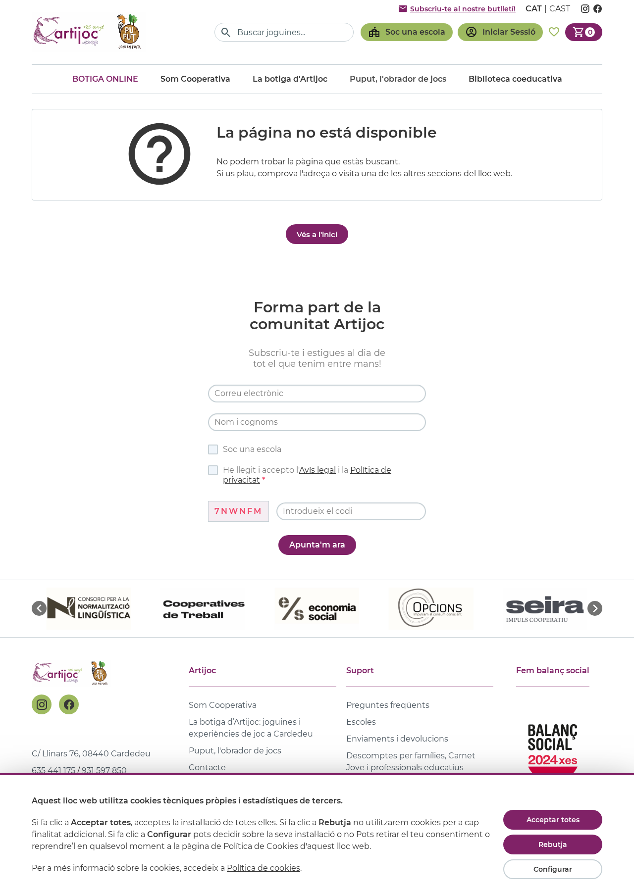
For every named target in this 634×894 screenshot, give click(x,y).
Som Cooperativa (195, 79)
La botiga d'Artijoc (290, 79)
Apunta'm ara (317, 544)
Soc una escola (252, 449)
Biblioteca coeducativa (515, 79)
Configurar (552, 869)
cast (559, 8)
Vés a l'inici (317, 234)
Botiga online (105, 79)
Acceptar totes (553, 819)
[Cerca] (226, 32)
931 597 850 (104, 770)
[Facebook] (69, 704)
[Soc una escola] (407, 32)
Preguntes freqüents (387, 705)
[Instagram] (42, 704)
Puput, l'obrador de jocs (235, 750)
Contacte (207, 767)
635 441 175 (53, 770)
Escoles (361, 722)
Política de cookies (263, 868)
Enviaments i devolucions (397, 739)
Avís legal (317, 470)
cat (534, 8)
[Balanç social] (553, 748)
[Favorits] (554, 32)
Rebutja (552, 844)
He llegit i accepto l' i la (307, 475)
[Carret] (583, 32)
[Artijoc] (89, 31)
